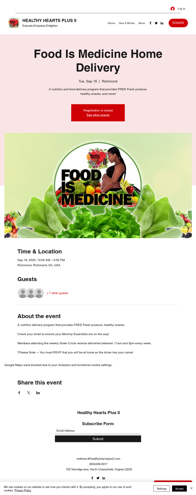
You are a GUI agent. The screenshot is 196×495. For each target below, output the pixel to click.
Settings (162, 488)
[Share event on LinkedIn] (38, 392)
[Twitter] (156, 23)
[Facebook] (150, 23)
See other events (98, 115)
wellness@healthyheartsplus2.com (98, 458)
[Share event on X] (28, 392)
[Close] (191, 488)
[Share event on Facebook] (19, 392)
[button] (178, 23)
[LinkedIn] (162, 23)
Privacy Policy (23, 490)
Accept (179, 488)
